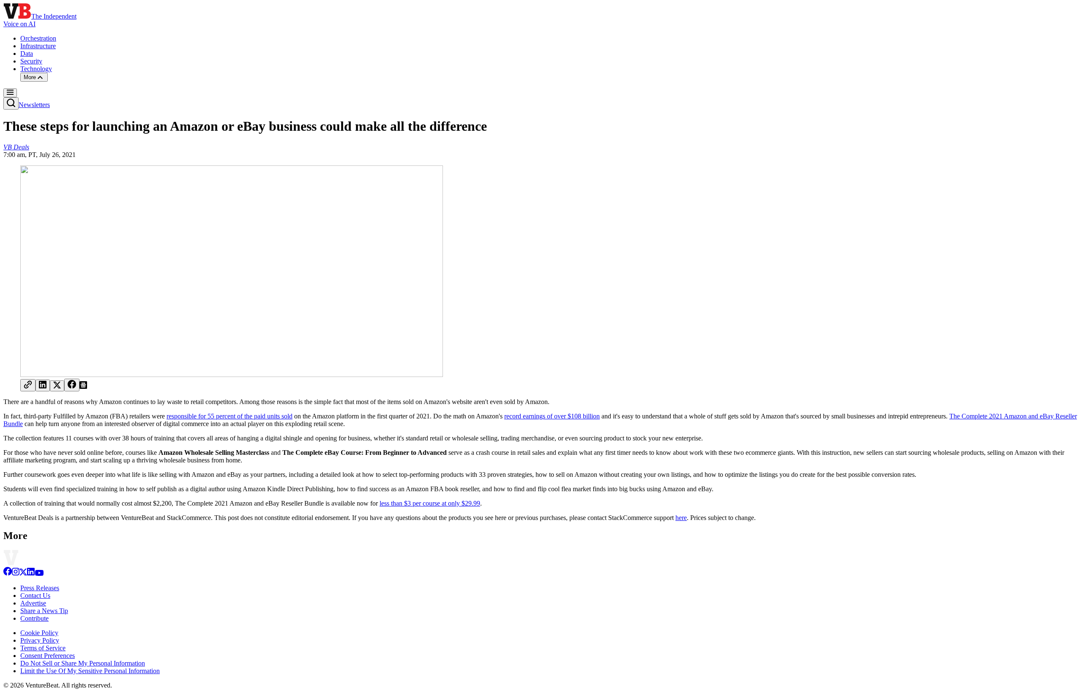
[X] (23, 573)
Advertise (33, 603)
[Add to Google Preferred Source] (83, 386)
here (681, 517)
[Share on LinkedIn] (43, 385)
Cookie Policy (39, 632)
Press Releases (39, 587)
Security (31, 61)
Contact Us (35, 595)
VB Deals (16, 147)
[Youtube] (39, 573)
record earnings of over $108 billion (552, 416)
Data (26, 53)
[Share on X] (57, 385)
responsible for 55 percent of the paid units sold (229, 416)
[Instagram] (15, 573)
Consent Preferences (47, 655)
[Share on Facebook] (71, 385)
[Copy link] (28, 385)
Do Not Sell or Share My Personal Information (82, 663)
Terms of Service (43, 648)
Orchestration (38, 38)
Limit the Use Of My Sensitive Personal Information (90, 670)
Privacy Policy (39, 640)
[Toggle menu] (10, 92)
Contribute (34, 618)
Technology (36, 68)
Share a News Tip (44, 610)
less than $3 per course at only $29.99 (430, 503)
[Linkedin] (31, 573)
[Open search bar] (11, 103)
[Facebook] (7, 573)
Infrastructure (38, 46)
